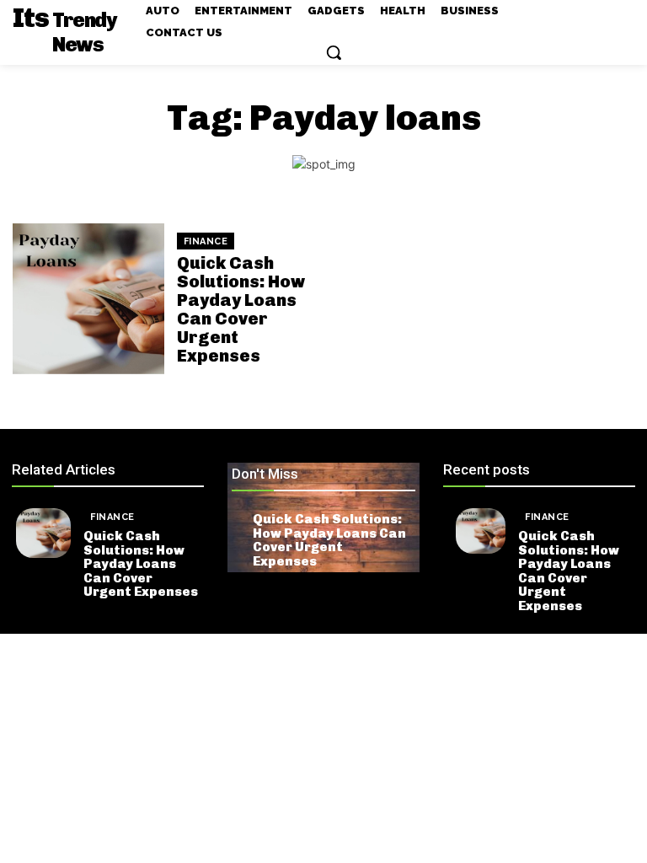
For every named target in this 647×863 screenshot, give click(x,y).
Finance (206, 241)
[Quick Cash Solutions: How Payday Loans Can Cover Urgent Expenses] (88, 299)
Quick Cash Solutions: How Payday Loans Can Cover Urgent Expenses (241, 309)
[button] (333, 52)
